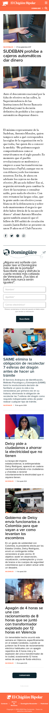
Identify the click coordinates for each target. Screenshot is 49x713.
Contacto (4, 704)
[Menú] (46, 3)
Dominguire (36, 8)
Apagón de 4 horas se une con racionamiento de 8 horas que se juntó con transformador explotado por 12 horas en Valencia (24, 620)
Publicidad (44, 704)
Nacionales (8, 47)
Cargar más (24, 675)
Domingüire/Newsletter (29, 704)
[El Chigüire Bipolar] (19, 3)
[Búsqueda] (46, 8)
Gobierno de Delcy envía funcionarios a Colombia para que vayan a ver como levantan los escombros (22, 527)
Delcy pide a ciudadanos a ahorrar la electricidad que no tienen (23, 449)
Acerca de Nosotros (14, 703)
